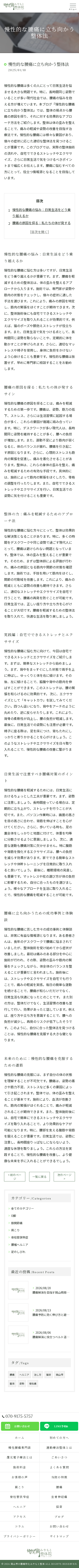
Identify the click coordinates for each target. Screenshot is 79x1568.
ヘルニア (24, 1374)
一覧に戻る (39, 1177)
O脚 (13, 1216)
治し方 (37, 1374)
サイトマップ (59, 1536)
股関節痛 (16, 1223)
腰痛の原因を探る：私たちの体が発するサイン (41, 225)
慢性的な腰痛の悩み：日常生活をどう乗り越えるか (41, 212)
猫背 (48, 1374)
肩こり (15, 1230)
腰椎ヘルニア (19, 1245)
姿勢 (21, 1383)
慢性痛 (32, 1383)
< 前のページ (14, 1177)
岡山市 (59, 1374)
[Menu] (72, 6)
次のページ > (64, 1177)
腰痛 (12, 1374)
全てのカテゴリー (22, 1208)
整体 (12, 1383)
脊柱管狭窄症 (19, 1237)
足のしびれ (18, 1252)
